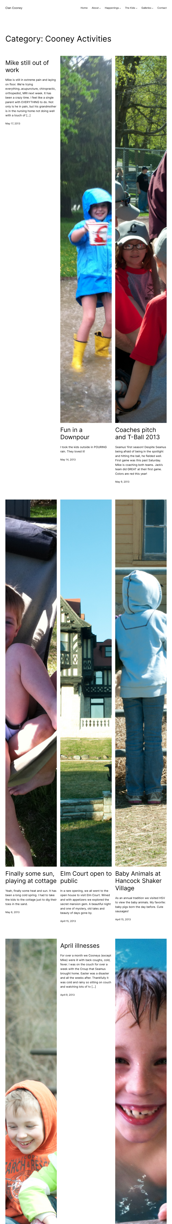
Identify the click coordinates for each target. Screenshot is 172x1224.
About (95, 7)
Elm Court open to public (86, 877)
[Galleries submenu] (152, 8)
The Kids (130, 7)
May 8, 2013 (12, 912)
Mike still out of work (27, 66)
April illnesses (80, 945)
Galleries (146, 7)
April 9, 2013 (67, 994)
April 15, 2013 (68, 921)
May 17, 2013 (12, 123)
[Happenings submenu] (120, 8)
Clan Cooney (13, 8)
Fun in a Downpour (74, 433)
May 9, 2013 (122, 481)
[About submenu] (100, 8)
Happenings (112, 7)
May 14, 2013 (68, 459)
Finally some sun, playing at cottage (31, 877)
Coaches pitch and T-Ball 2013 (137, 433)
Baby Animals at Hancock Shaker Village (138, 881)
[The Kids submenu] (136, 8)
